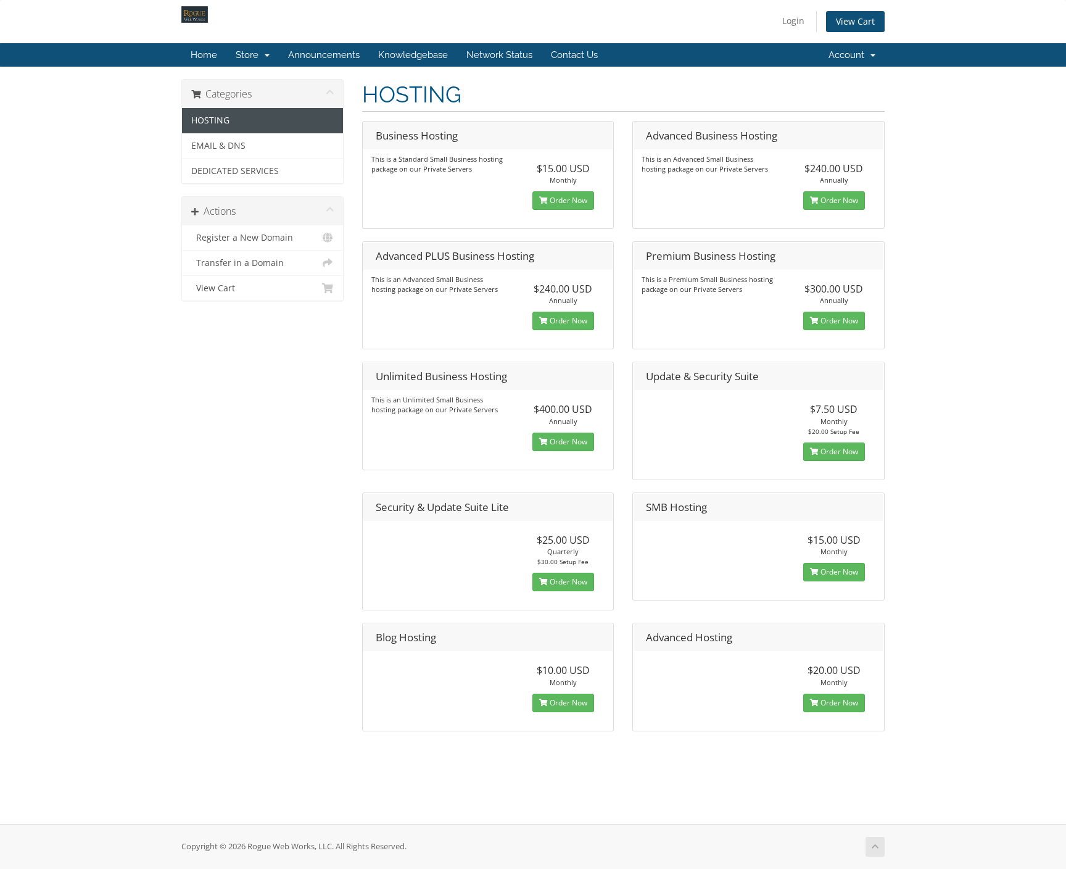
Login (793, 21)
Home (204, 54)
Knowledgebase (413, 54)
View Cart (855, 21)
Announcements (324, 54)
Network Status (499, 54)
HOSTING (210, 120)
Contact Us (574, 54)
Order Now (567, 200)
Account (848, 54)
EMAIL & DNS (218, 145)
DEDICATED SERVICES (235, 171)
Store (249, 54)
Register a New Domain (242, 237)
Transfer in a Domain (237, 262)
